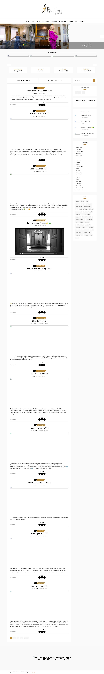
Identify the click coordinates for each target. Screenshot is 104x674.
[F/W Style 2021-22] (39, 552)
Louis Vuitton (89, 219)
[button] (39, 241)
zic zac (77, 237)
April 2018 (78, 181)
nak (82, 224)
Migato (81, 222)
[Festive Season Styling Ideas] (39, 287)
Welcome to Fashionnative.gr (39, 90)
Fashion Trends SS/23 (39, 168)
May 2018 (78, 179)
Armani (77, 201)
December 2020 (79, 166)
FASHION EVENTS (36, 21)
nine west (88, 224)
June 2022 (78, 158)
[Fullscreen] (61, 253)
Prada (87, 230)
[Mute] (59, 253)
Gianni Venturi (86, 214)
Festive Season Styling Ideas (39, 268)
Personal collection (80, 230)
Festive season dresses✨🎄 (39, 223)
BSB (87, 201)
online (83, 227)
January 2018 (79, 185)
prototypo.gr (32, 672)
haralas (90, 217)
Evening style (78, 211)
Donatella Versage (83, 209)
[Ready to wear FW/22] (39, 447)
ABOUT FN (82, 21)
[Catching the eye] (39, 340)
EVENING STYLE (62, 21)
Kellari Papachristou (80, 219)
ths (90, 232)
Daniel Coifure (87, 206)
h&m (86, 217)
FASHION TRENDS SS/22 (39, 482)
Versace (86, 235)
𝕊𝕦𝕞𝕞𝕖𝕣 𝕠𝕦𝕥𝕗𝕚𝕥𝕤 (39, 586)
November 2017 (79, 190)
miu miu (87, 222)
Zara (91, 235)
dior (76, 209)
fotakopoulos (78, 214)
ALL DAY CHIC (45, 21)
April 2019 (78, 177)
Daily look (89, 204)
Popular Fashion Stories (55, 80)
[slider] (38, 253)
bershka (82, 201)
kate (35, 93)
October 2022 (79, 155)
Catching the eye (39, 320)
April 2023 (78, 149)
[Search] (94, 80)
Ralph (91, 230)
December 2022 (79, 151)
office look (78, 227)
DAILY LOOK (54, 21)
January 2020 (79, 173)
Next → (26, 638)
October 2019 (79, 175)
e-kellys (91, 209)
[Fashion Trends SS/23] (39, 187)
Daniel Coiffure (79, 206)
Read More (13, 104)
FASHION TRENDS (73, 21)
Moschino (78, 224)
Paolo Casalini (90, 227)
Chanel (83, 204)
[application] (39, 241)
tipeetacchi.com (79, 235)
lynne (77, 222)
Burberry (77, 204)
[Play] (17, 253)
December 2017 (79, 187)
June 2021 (78, 162)
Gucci (77, 217)
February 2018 (79, 183)
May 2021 (78, 164)
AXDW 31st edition (39, 373)
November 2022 (79, 153)
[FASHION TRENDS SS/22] (39, 501)
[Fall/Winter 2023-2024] (39, 132)
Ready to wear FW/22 (39, 428)
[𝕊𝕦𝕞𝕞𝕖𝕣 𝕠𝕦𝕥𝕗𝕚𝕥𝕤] (39, 605)
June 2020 (78, 170)
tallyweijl (85, 232)
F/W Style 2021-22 (39, 533)
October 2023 (79, 147)
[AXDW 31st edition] (39, 392)
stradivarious (78, 232)
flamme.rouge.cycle (88, 211)
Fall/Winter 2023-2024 (39, 113)
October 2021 (79, 160)
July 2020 (78, 168)
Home (27, 21)
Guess (81, 217)
